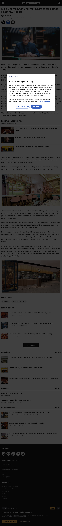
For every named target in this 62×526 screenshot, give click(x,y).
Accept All (36, 106)
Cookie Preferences (22, 106)
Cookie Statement (44, 101)
